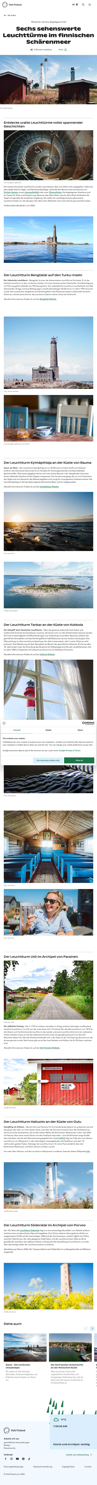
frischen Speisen (11, 192)
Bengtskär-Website (48, 299)
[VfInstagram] (11, 1459)
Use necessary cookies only (48, 760)
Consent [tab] (16, 730)
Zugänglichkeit (68, 1467)
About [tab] (80, 730)
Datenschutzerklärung (42, 1467)
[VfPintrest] (23, 1459)
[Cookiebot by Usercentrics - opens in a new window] (84, 723)
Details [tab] (48, 730)
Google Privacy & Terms (69, 750)
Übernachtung (55, 192)
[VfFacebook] (5, 1459)
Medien (7, 1445)
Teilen (61, 50)
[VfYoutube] (17, 1459)
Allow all (79, 760)
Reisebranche (9, 1448)
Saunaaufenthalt (32, 192)
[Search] (83, 4)
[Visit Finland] (11, 5)
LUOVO (61, 1138)
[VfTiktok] (29, 1459)
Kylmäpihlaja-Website (49, 487)
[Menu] (90, 4)
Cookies (87, 1467)
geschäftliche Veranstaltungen (17, 1442)
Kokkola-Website (47, 654)
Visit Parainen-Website (50, 1048)
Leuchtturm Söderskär (29, 1230)
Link (88, 1151)
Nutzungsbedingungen (14, 1467)
